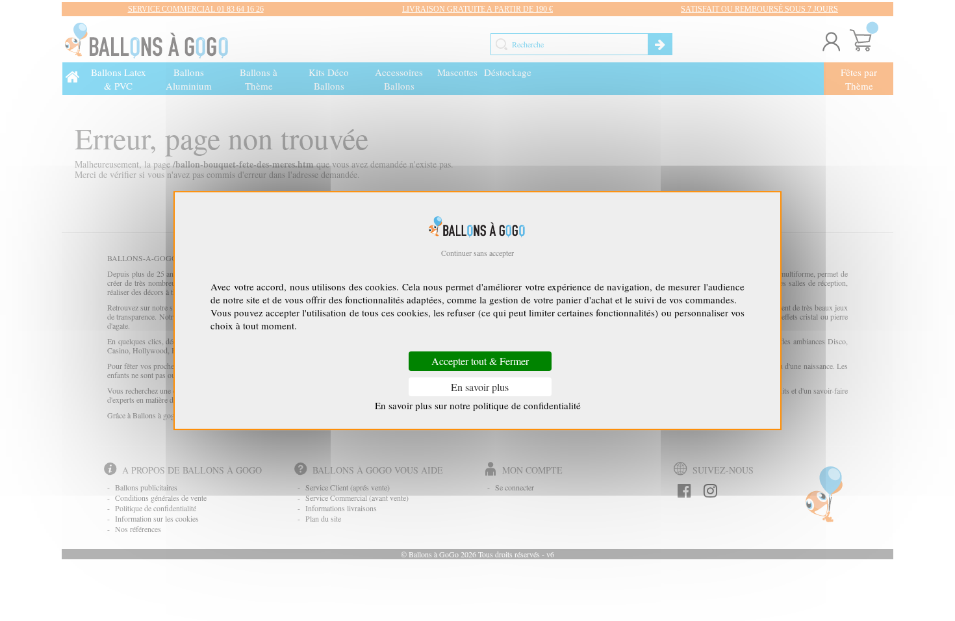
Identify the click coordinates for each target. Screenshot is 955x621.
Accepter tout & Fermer (480, 361)
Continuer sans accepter (477, 252)
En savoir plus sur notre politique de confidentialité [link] (478, 405)
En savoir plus (480, 387)
